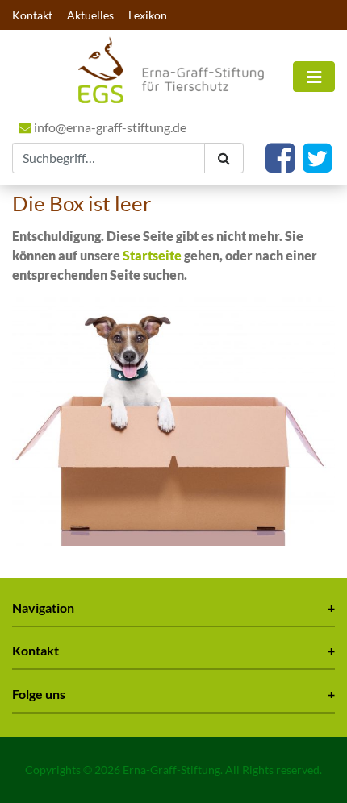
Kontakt (32, 15)
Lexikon (147, 15)
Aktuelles (90, 15)
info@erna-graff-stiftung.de (108, 127)
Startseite (152, 255)
